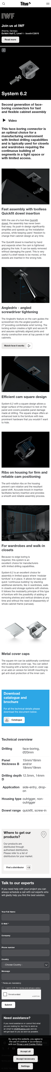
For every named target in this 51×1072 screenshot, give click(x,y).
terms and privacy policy (29, 988)
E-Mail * (5, 924)
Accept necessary (25, 1059)
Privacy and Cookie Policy (29, 1044)
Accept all (25, 1052)
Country (5, 959)
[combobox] (25, 965)
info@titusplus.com (22, 1029)
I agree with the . (23, 988)
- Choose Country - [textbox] (13, 965)
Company (6, 936)
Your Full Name (8, 912)
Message (6, 971)
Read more (10, 40)
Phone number (8, 948)
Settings (25, 1066)
